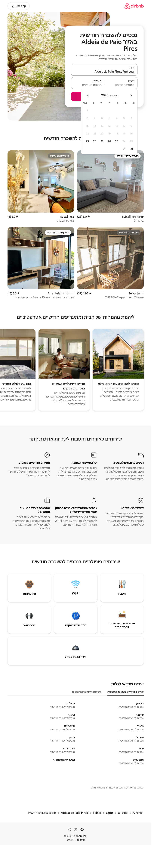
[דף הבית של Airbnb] (134, 6)
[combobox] (104, 71)
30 (131, 149)
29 (87, 141)
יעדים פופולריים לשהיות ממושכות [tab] (125, 691)
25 (116, 141)
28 (94, 141)
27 (101, 141)
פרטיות (81, 839)
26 (109, 141)
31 (124, 149)
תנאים (69, 839)
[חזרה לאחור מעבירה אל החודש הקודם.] (131, 95)
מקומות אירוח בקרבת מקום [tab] (86, 691)
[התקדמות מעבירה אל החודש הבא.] (88, 95)
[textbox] (121, 84)
